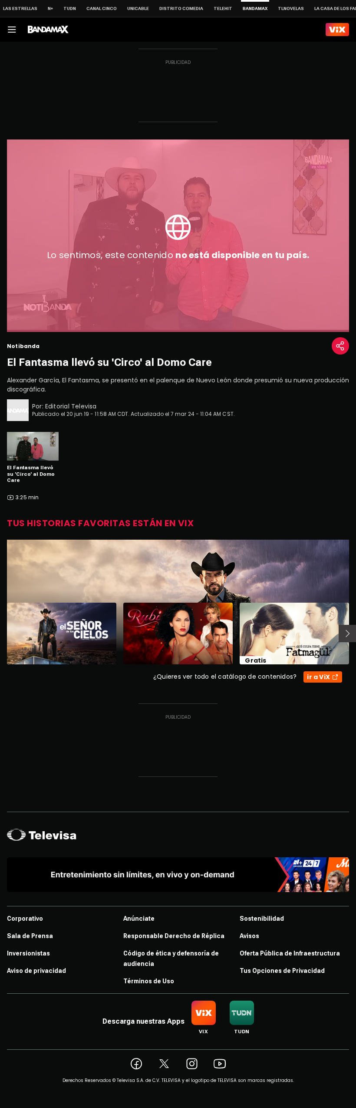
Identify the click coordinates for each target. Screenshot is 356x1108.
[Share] (340, 346)
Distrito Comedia (181, 8)
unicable (138, 8)
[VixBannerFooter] (178, 874)
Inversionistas (28, 953)
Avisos (249, 935)
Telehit (223, 8)
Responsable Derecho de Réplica (173, 935)
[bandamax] (48, 29)
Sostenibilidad (262, 918)
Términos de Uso (148, 981)
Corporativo (25, 918)
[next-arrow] (347, 633)
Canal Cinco (101, 8)
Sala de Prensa (30, 935)
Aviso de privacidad (36, 970)
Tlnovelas (291, 8)
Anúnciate (139, 918)
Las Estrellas (20, 8)
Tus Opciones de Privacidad (282, 970)
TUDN (69, 8)
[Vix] (337, 29)
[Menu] (11, 29)
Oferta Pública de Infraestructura (290, 953)
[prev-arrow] (1, 633)
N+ (50, 8)
